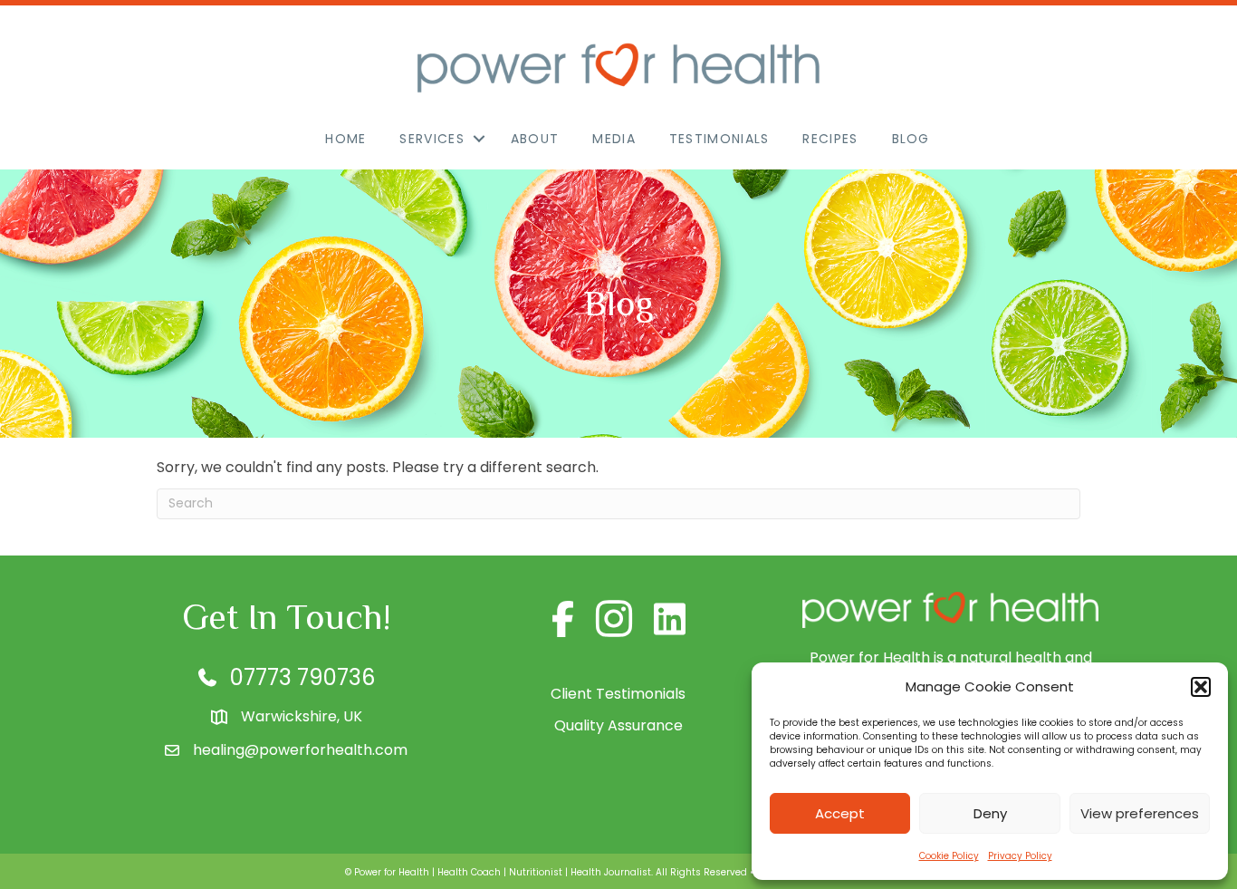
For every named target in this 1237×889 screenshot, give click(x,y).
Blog (911, 139)
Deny (990, 813)
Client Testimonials (618, 693)
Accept (840, 813)
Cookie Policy (949, 856)
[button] (1201, 687)
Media (614, 139)
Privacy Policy (1020, 856)
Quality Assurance (618, 725)
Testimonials (719, 139)
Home (345, 139)
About (535, 139)
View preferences (1139, 813)
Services (431, 139)
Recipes (830, 139)
